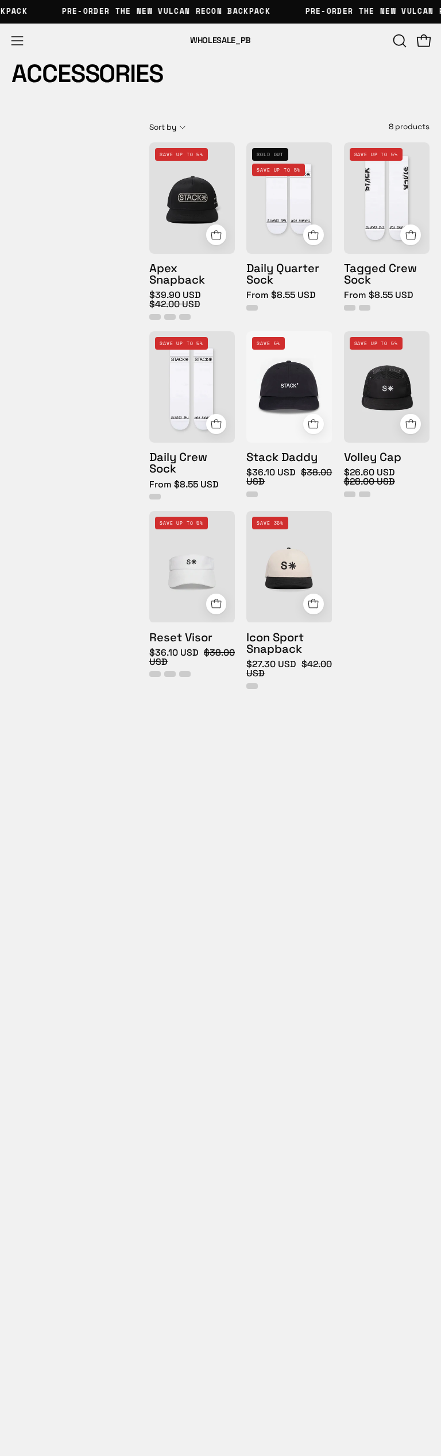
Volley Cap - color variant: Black (364, 494)
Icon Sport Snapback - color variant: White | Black (252, 686)
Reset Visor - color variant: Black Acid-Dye (185, 674)
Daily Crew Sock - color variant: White (155, 496)
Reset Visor (180, 637)
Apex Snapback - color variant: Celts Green (185, 317)
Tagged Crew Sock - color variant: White (349, 308)
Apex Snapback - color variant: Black (155, 317)
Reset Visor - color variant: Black (170, 674)
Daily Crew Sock (178, 462)
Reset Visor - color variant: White (155, 674)
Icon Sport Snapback (275, 643)
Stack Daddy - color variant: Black (252, 494)
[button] (398, 41)
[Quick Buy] (216, 234)
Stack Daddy (282, 457)
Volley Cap (372, 457)
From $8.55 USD (281, 295)
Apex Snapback (177, 273)
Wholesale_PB (220, 40)
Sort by (162, 127)
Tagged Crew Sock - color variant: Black (364, 308)
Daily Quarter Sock (282, 273)
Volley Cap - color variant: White (349, 494)
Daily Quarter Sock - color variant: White (252, 308)
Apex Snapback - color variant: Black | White (170, 317)
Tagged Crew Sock (380, 273)
